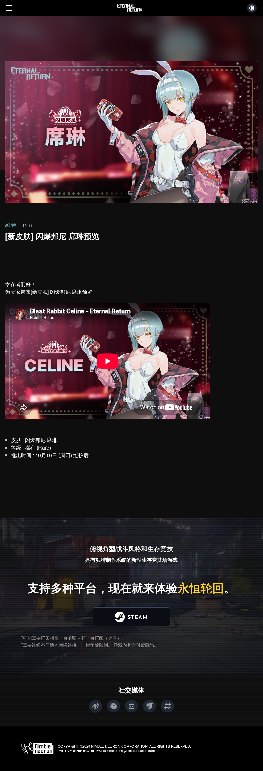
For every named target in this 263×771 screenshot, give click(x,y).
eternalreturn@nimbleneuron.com (129, 750)
